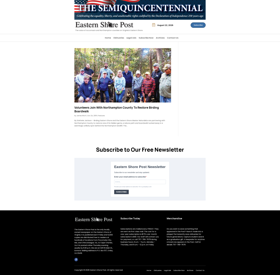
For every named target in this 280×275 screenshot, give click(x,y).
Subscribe (198, 25)
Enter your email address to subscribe (130, 177)
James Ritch (81, 116)
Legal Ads (131, 38)
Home (108, 38)
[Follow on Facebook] (76, 259)
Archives (160, 38)
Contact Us (172, 38)
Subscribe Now (146, 38)
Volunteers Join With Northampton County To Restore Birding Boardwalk (116, 109)
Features (101, 116)
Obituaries (118, 38)
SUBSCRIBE (121, 192)
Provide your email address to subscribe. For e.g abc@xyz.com (132, 186)
